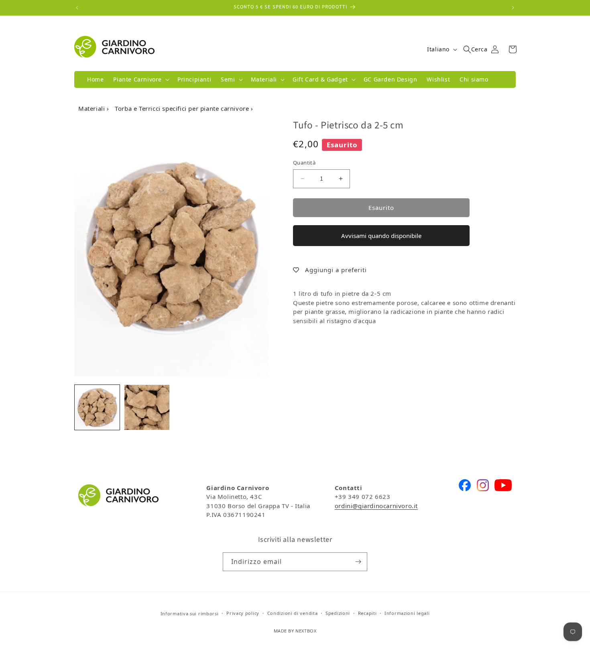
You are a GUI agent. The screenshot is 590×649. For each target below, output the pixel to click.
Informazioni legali (407, 613)
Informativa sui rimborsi (190, 613)
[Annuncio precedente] (77, 7)
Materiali (92, 108)
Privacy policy (242, 613)
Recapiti (367, 613)
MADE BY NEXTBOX (295, 631)
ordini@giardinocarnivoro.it (376, 506)
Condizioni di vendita (292, 613)
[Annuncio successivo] (513, 7)
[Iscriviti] (358, 561)
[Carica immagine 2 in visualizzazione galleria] (147, 407)
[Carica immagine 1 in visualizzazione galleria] (97, 407)
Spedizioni (338, 613)
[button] (140, 79)
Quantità (304, 162)
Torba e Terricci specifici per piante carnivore (183, 108)
